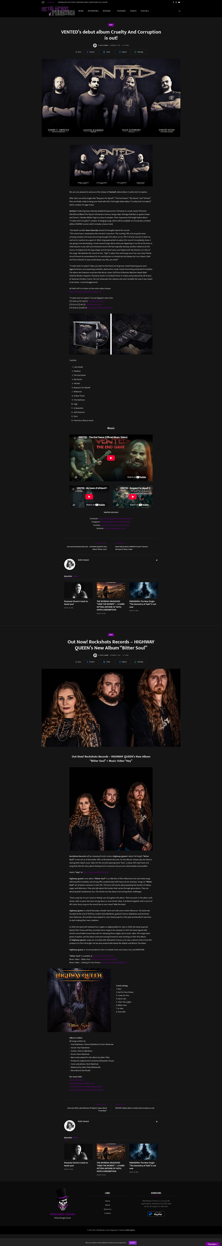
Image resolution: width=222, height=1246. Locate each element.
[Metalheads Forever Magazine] (58, 11)
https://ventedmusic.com (115, 528)
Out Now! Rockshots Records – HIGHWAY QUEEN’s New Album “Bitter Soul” (87, 548)
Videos (133, 11)
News (81, 11)
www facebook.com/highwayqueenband (85, 1086)
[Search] (179, 11)
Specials (145, 11)
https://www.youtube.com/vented (115, 525)
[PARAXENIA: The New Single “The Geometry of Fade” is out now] (143, 590)
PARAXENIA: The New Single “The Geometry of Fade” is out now (142, 604)
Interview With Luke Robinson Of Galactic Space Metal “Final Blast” (87, 1109)
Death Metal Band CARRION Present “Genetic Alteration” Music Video (131, 548)
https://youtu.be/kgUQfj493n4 (114, 962)
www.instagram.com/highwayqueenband (86, 1089)
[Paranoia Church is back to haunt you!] (78, 590)
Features (121, 11)
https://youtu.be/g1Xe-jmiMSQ (104, 959)
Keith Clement (104, 45)
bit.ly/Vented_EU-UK (94, 304)
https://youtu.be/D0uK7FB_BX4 (95, 872)
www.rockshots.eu (76, 1080)
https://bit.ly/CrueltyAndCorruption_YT (85, 291)
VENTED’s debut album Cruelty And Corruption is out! (134, 1108)
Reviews (107, 11)
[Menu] (43, 2)
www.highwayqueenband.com (81, 1083)
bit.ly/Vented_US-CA (96, 301)
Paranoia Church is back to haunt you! (76, 603)
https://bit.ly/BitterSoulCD (103, 956)
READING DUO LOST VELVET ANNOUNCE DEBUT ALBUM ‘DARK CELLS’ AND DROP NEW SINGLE (84, 2)
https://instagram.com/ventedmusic (115, 521)
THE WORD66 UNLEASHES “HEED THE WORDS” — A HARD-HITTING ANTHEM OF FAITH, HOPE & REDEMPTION (111, 605)
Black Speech (130, 1230)
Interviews (93, 11)
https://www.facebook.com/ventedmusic (115, 518)
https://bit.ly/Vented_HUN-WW (100, 307)
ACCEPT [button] (132, 1242)
